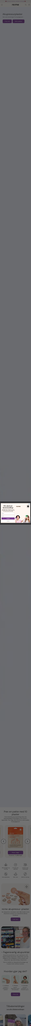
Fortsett (8, 518)
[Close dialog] (29, 504)
